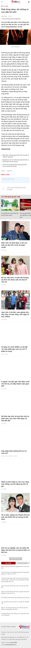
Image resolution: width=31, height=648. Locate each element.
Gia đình (5, 6)
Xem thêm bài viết (15, 558)
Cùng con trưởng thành (9, 456)
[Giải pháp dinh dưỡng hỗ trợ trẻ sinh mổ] (15, 438)
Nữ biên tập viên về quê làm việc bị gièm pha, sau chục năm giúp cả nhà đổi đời (15, 418)
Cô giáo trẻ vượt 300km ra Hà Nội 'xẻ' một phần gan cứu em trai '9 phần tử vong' (14, 349)
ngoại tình (9, 170)
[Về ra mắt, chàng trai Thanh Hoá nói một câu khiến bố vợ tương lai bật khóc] (15, 502)
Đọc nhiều (8, 563)
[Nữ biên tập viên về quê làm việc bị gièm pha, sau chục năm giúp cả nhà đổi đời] (15, 404)
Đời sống (4, 319)
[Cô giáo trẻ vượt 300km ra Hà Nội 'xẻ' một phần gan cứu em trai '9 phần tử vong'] (15, 334)
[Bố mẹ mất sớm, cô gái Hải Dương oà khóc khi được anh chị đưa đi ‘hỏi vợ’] (15, 265)
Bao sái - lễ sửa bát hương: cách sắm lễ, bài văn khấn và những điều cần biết (14, 608)
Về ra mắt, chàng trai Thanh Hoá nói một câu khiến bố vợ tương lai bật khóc (15, 517)
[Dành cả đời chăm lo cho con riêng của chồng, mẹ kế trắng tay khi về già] (15, 469)
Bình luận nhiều (22, 563)
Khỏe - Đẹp (4, 354)
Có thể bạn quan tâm (10, 197)
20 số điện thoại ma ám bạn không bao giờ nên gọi (15, 597)
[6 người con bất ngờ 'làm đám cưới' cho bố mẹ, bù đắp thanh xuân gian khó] (15, 369)
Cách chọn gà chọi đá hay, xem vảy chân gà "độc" (15, 586)
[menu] (2, 1)
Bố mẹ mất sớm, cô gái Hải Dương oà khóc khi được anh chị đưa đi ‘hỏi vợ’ (15, 280)
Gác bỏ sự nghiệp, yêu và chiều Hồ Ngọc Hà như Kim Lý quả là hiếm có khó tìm (15, 550)
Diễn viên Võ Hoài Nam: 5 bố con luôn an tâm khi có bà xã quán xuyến (14, 245)
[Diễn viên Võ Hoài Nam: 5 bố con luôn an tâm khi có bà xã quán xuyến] (15, 230)
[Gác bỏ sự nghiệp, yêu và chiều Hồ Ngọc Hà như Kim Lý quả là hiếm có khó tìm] (15, 535)
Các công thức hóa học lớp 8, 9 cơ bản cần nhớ (14, 602)
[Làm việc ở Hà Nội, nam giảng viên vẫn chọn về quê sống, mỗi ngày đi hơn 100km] (15, 300)
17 (15, 574)
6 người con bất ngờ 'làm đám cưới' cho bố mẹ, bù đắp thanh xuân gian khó (15, 384)
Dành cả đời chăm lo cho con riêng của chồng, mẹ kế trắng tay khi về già (15, 484)
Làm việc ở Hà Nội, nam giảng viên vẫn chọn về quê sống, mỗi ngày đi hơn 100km (15, 314)
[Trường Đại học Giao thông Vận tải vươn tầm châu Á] (10, 205)
